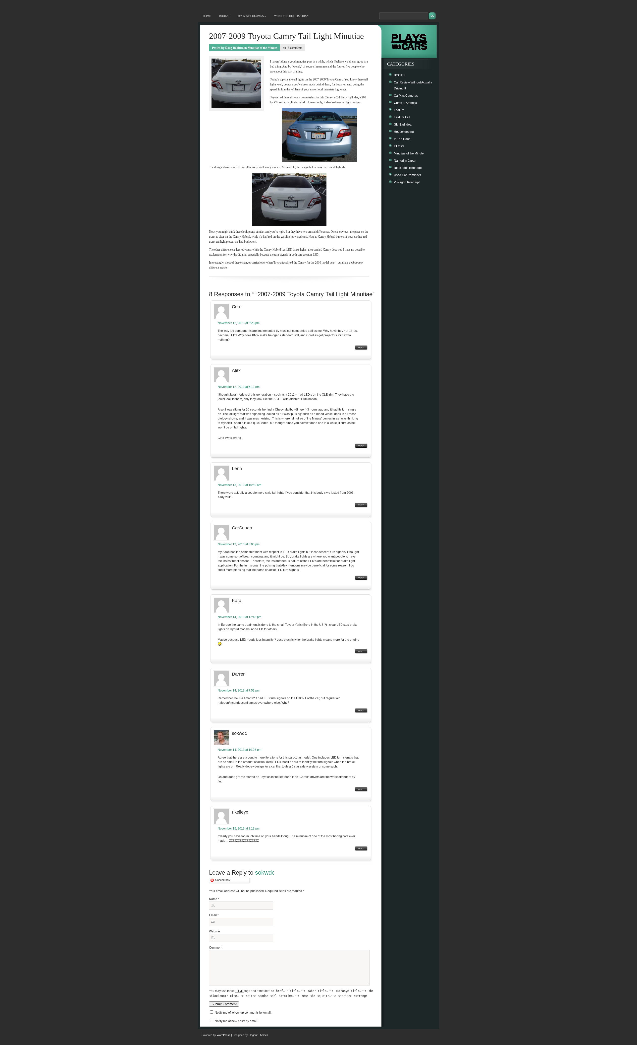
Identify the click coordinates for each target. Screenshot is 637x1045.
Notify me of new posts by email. (236, 1021)
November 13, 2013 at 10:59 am (239, 485)
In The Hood (402, 139)
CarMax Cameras (406, 95)
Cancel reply (222, 879)
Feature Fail (402, 117)
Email (213, 915)
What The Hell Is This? (291, 15)
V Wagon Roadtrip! (407, 182)
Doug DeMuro (234, 48)
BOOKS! (224, 15)
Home (207, 15)
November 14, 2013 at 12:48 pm (239, 617)
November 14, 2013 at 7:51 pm (239, 690)
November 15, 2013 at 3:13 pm (239, 828)
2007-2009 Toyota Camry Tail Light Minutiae (286, 36)
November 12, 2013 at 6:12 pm (239, 387)
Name (213, 899)
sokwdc (265, 872)
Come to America (405, 103)
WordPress (223, 1035)
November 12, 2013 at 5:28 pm (239, 323)
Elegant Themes (258, 1035)
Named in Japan (405, 160)
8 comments (295, 48)
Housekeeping (404, 132)
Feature (399, 110)
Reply (361, 347)
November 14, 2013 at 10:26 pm (239, 750)
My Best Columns (252, 15)
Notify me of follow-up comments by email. (243, 1012)
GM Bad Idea (403, 124)
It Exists (399, 146)
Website (214, 931)
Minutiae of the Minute (262, 48)
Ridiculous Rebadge (408, 168)
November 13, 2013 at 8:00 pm (239, 544)
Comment (215, 947)
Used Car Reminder (407, 175)
